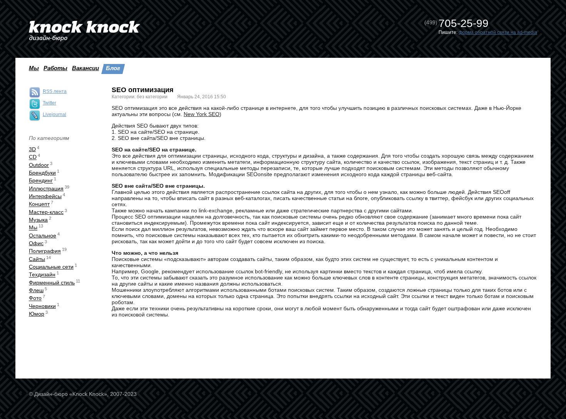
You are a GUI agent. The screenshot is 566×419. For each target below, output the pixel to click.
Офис (36, 243)
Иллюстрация (46, 188)
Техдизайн (42, 275)
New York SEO (201, 114)
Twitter (49, 103)
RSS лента (55, 91)
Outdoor (39, 165)
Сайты (37, 259)
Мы (34, 68)
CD (33, 157)
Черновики (42, 306)
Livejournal (54, 114)
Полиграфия (45, 251)
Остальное (42, 235)
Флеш (36, 290)
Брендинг (41, 181)
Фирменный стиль (52, 282)
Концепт (39, 204)
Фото (35, 298)
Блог (113, 68)
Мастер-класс (46, 212)
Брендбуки (42, 173)
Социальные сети (51, 267)
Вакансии (85, 68)
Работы (55, 68)
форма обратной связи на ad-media (498, 32)
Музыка (38, 220)
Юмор (36, 314)
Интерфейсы (45, 196)
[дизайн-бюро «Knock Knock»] (84, 31)
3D (32, 149)
